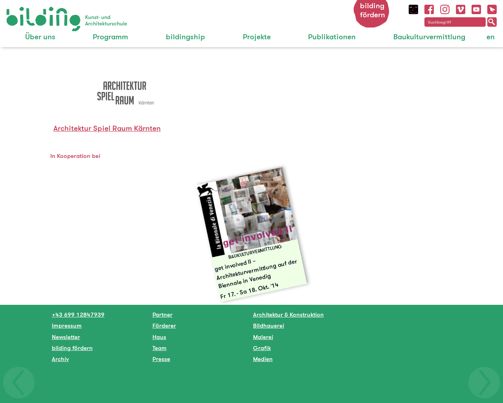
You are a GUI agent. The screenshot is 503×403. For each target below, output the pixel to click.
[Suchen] (492, 22)
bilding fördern (372, 10)
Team (159, 348)
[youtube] (476, 8)
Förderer (164, 325)
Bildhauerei (268, 325)
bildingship (185, 36)
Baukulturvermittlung (429, 36)
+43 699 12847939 (78, 314)
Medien (263, 359)
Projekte (257, 36)
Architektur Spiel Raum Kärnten (107, 128)
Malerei (263, 337)
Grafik (262, 348)
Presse (161, 359)
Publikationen (332, 36)
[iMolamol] (413, 8)
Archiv (60, 359)
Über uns (40, 36)
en (490, 36)
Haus (159, 337)
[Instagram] (445, 8)
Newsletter (66, 337)
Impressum (67, 325)
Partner (162, 314)
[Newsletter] (492, 8)
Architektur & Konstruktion (288, 314)
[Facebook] (429, 8)
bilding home (24, 11)
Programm (110, 36)
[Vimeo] (460, 8)
